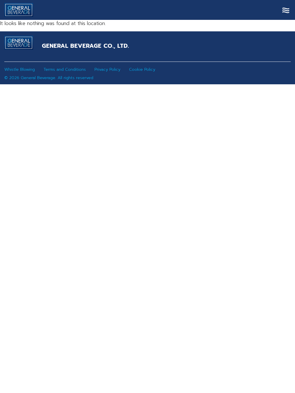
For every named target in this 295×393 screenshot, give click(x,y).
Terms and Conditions (65, 69)
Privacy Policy (107, 69)
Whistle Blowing (19, 69)
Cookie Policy (142, 69)
